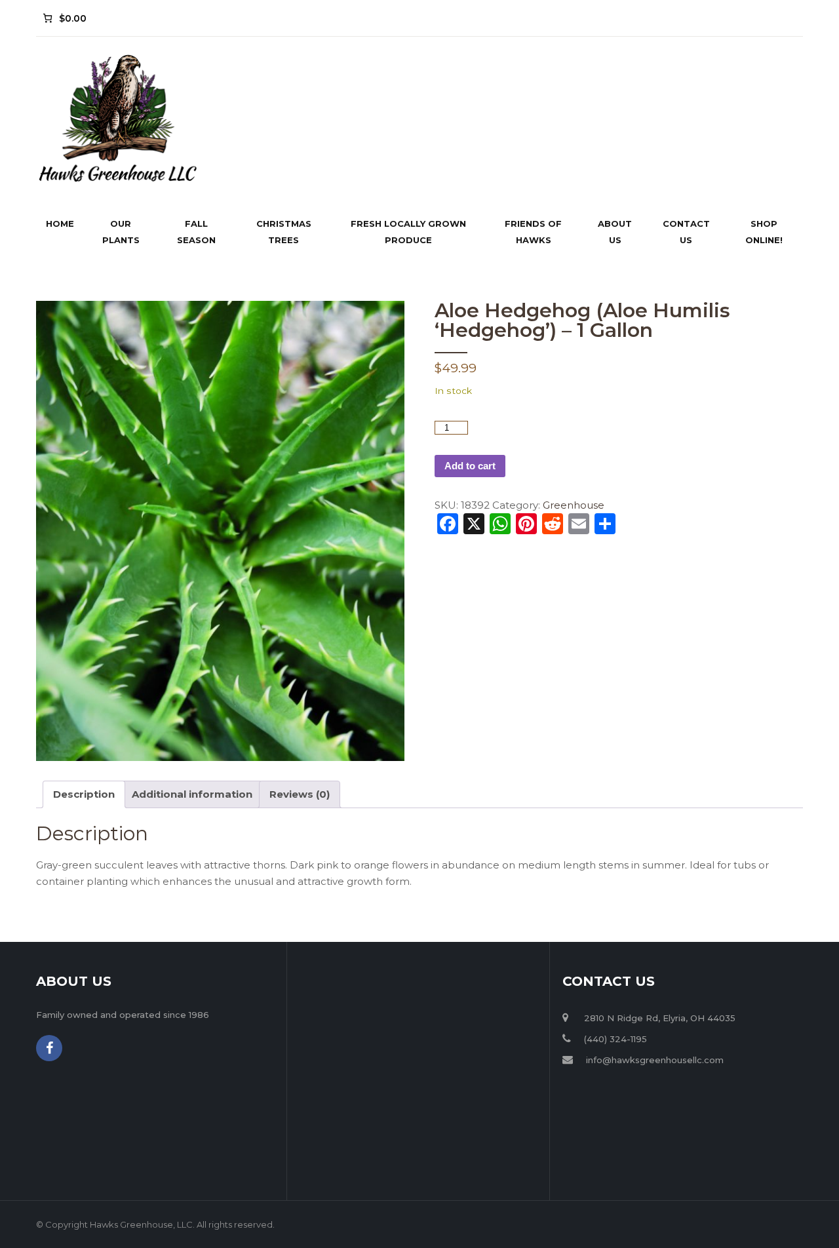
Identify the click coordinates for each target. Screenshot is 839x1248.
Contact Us (686, 231)
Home (60, 223)
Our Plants (121, 231)
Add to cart (470, 465)
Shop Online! (764, 231)
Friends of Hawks (533, 231)
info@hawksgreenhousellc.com (655, 1060)
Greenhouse (573, 505)
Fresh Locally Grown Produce (408, 231)
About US (615, 231)
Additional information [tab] (192, 794)
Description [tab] (84, 794)
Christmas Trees (283, 231)
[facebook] (49, 1048)
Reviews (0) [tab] (299, 794)
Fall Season (196, 231)
